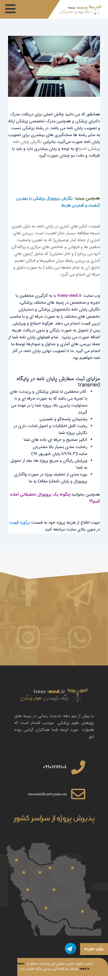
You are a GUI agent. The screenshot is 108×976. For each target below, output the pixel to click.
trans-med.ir (69, 295)
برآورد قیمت (19, 522)
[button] (10, 9)
